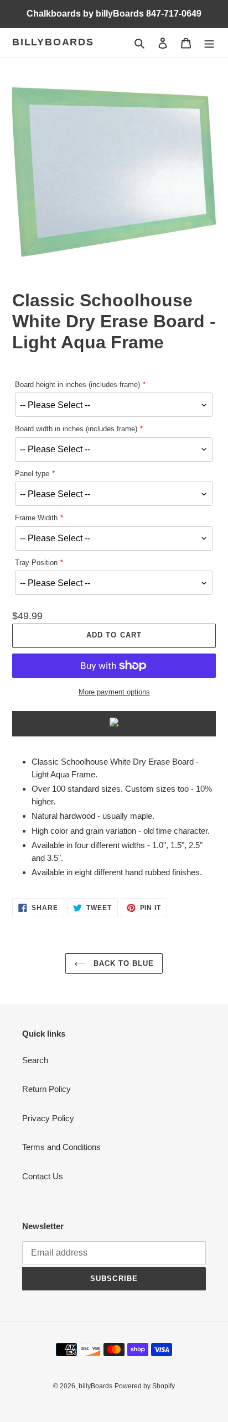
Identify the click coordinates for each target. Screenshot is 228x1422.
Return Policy (46, 1089)
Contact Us (42, 1176)
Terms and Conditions (61, 1147)
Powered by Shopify (145, 1386)
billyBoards (53, 42)
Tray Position (36, 562)
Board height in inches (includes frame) (77, 384)
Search (35, 1060)
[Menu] (209, 43)
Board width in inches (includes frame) (76, 429)
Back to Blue (122, 963)
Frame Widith (36, 518)
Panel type (32, 473)
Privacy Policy (48, 1118)
